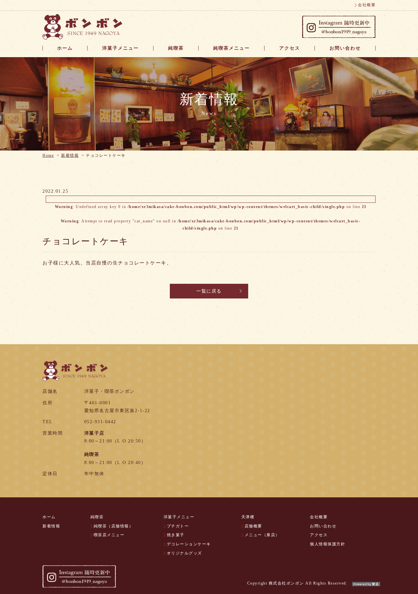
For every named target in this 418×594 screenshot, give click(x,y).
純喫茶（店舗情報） (114, 526)
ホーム (65, 48)
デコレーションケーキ (189, 544)
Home (48, 155)
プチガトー (178, 526)
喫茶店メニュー (109, 535)
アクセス (289, 48)
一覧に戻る (209, 291)
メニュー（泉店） (262, 535)
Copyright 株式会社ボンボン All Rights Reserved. (297, 583)
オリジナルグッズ (184, 553)
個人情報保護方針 (327, 544)
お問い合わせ (345, 48)
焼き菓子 (176, 535)
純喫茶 (176, 48)
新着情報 (70, 155)
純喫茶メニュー (231, 48)
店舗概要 (253, 526)
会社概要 (367, 5)
